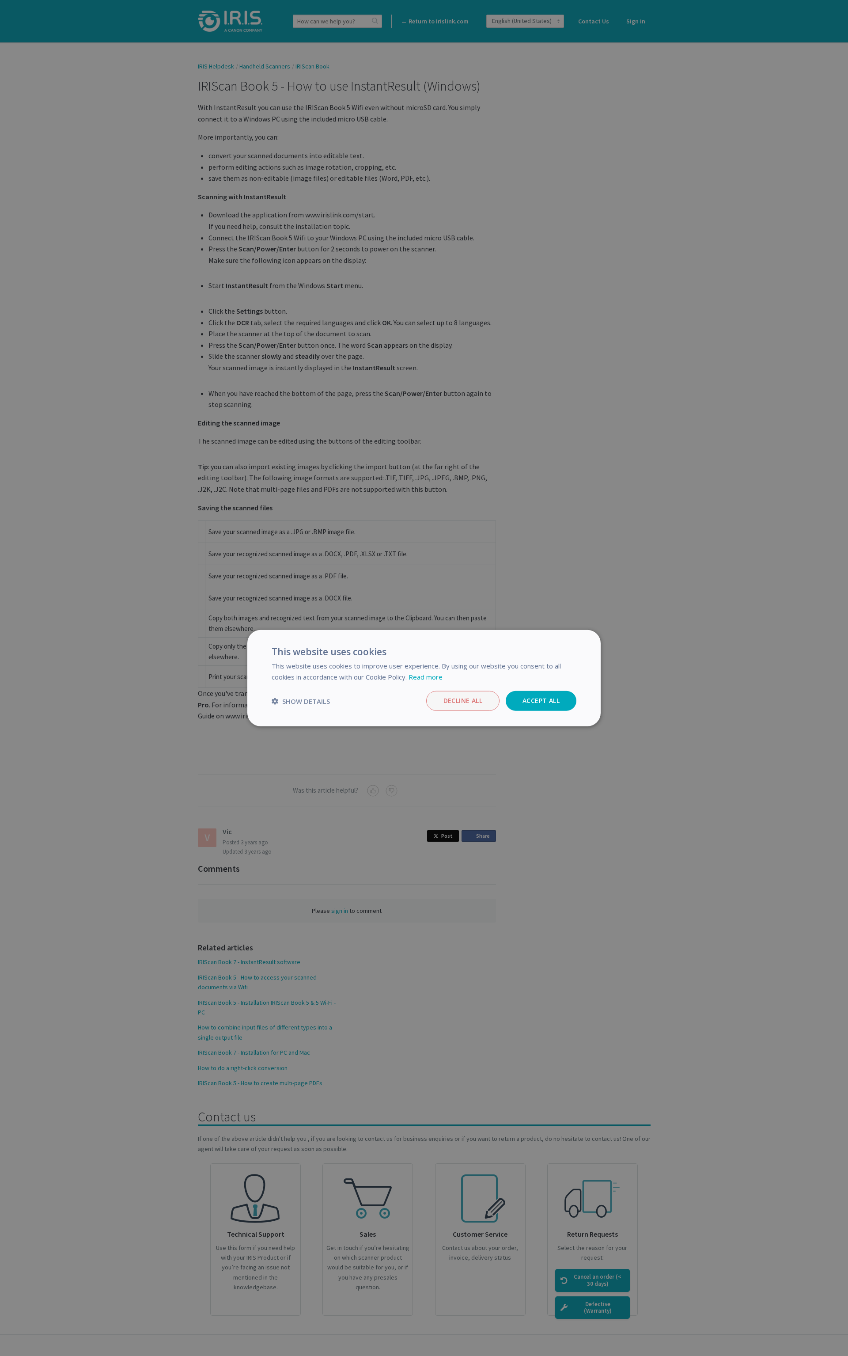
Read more (426, 676)
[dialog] (424, 678)
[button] (301, 701)
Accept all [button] (541, 700)
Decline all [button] (462, 700)
